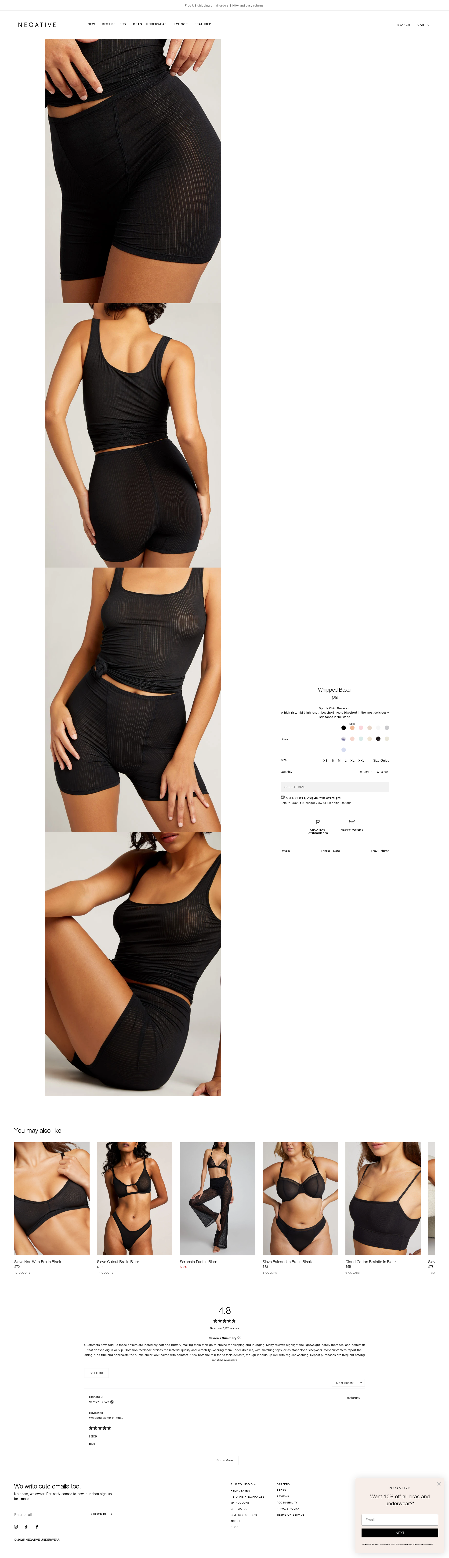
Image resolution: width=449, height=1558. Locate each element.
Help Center (240, 1490)
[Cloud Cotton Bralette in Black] (383, 1198)
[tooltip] (239, 1338)
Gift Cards (239, 1508)
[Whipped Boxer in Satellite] (378, 739)
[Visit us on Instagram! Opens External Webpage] (16, 1526)
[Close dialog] (438, 1483)
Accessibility (287, 1502)
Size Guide (381, 760)
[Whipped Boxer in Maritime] (343, 739)
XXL (361, 761)
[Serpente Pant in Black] (217, 1198)
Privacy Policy (288, 1508)
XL (353, 761)
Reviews (283, 1496)
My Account (240, 1502)
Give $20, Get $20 (244, 1515)
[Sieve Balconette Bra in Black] (300, 1198)
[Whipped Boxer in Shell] (352, 739)
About (235, 1521)
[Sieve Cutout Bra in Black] (134, 1198)
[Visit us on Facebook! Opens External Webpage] (37, 1526)
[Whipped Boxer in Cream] (369, 739)
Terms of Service (290, 1514)
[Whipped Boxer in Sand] (369, 728)
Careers (283, 1484)
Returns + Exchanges (247, 1496)
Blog (235, 1527)
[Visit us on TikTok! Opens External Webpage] (27, 1526)
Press (281, 1490)
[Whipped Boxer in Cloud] (386, 739)
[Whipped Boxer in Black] (343, 728)
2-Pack (382, 772)
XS (325, 761)
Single (366, 772)
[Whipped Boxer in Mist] (360, 739)
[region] (224, 5)
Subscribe (98, 1514)
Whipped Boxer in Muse (106, 1418)
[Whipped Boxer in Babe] (360, 728)
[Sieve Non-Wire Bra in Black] (52, 1198)
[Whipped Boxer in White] (378, 728)
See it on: (206, 50)
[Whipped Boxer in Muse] (343, 750)
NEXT (400, 1533)
